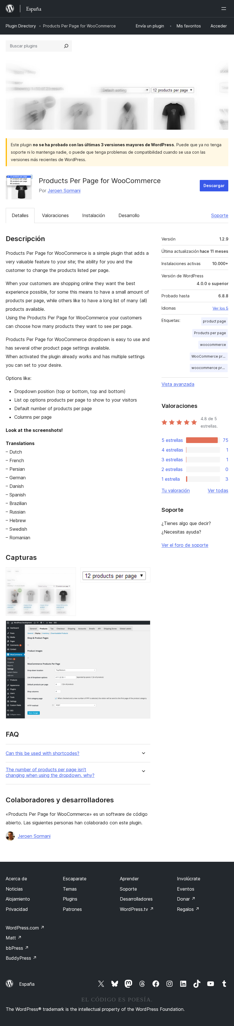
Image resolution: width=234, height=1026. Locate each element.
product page (214, 321)
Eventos (185, 889)
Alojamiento (18, 899)
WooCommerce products (209, 356)
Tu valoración (176, 490)
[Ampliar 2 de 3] (143, 575)
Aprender (129, 878)
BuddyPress (21, 958)
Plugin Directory (21, 25)
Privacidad (17, 909)
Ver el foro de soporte (185, 545)
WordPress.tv (137, 909)
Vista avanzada (178, 384)
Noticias (14, 889)
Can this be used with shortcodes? (42, 753)
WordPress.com (25, 928)
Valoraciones (55, 215)
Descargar (214, 185)
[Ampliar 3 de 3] (143, 628)
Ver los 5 (220, 308)
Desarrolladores (136, 899)
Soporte (219, 215)
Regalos (188, 909)
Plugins (70, 899)
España (27, 984)
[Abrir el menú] (225, 8)
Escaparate (74, 878)
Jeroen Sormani (64, 190)
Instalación (93, 215)
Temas (70, 889)
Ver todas (218, 490)
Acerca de (16, 878)
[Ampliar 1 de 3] (68, 575)
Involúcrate (188, 878)
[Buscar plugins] (66, 46)
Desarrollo (129, 215)
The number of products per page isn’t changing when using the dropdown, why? (50, 772)
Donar (186, 899)
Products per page (210, 333)
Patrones (72, 909)
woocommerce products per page (209, 368)
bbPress (17, 948)
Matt (14, 938)
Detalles (20, 215)
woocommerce (213, 344)
